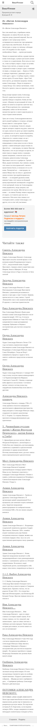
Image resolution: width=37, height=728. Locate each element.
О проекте (13, 719)
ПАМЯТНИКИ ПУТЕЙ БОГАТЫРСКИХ (21, 725)
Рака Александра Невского (17, 308)
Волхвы (6, 725)
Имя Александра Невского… (11, 606)
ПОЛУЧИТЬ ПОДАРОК (15, 228)
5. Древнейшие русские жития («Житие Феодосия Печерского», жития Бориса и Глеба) (18, 431)
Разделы (22, 719)
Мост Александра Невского (18, 460)
